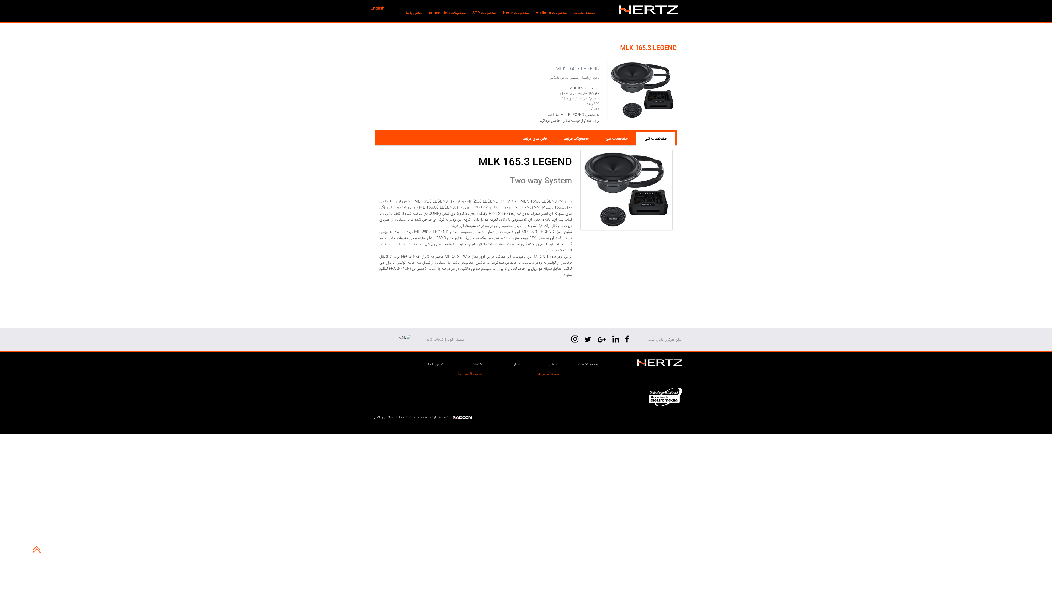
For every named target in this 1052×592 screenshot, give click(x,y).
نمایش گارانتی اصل (469, 374)
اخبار (517, 364)
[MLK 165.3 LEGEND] (626, 190)
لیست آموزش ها (548, 374)
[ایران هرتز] (646, 9)
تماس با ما (435, 364)
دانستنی (553, 364)
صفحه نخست (588, 364)
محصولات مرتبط (576, 139)
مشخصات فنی (617, 139)
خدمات (477, 364)
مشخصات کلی (656, 139)
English (377, 8)
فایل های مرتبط (535, 139)
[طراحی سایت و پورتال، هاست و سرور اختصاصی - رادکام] (462, 418)
